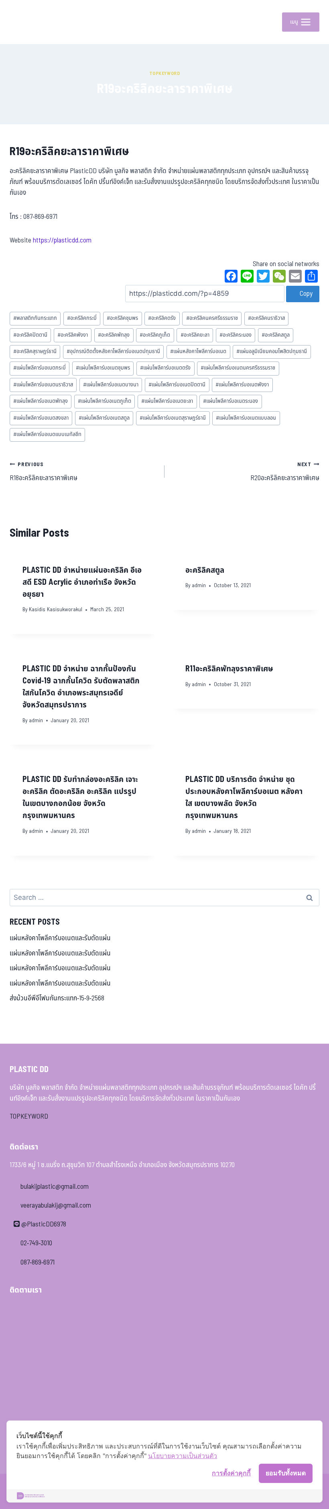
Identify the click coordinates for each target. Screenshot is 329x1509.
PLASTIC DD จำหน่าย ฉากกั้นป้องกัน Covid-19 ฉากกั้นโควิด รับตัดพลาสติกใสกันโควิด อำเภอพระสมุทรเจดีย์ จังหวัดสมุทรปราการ (81, 687)
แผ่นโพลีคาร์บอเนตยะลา (167, 401)
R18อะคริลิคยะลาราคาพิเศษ (43, 472)
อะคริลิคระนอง (235, 335)
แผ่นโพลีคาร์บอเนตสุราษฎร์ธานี (173, 418)
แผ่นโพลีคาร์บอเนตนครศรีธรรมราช (238, 368)
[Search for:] (164, 898)
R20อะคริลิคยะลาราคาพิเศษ (284, 472)
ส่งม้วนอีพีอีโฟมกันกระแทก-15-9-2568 (57, 998)
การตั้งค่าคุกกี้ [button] (231, 1473)
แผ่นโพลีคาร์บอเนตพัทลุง (40, 401)
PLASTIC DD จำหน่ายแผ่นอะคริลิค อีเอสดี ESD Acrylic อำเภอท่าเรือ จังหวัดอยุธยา (82, 582)
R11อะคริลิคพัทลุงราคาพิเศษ (229, 669)
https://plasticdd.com (62, 240)
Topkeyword (164, 73)
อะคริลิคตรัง (162, 318)
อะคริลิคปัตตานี (30, 335)
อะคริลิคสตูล (276, 335)
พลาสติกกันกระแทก (35, 318)
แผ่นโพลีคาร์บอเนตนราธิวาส (43, 385)
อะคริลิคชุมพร (122, 318)
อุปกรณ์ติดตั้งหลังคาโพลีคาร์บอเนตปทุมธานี (113, 351)
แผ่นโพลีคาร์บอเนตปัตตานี (176, 385)
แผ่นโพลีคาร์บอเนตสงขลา (41, 418)
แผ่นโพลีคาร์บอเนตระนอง (230, 401)
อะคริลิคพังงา (72, 335)
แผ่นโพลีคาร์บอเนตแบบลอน (246, 418)
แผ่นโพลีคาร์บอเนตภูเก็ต (104, 401)
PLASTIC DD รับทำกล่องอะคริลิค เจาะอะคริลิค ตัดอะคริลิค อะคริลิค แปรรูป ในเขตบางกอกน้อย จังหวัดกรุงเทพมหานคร (80, 798)
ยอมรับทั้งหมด (286, 1473)
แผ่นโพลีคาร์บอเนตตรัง (165, 368)
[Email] (295, 277)
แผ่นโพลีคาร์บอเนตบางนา (110, 385)
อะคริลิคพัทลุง (114, 335)
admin (199, 586)
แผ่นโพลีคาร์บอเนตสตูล (104, 418)
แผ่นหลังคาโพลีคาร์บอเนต (198, 351)
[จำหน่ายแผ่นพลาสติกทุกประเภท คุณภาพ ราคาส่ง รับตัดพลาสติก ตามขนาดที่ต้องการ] (28, 22)
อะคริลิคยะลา (195, 335)
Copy (305, 294)
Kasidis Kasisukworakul (55, 610)
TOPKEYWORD (29, 1116)
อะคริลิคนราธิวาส (266, 318)
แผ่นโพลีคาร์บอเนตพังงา (242, 385)
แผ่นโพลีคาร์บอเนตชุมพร (103, 368)
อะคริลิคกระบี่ (82, 318)
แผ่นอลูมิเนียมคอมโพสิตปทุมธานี (271, 351)
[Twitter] (263, 277)
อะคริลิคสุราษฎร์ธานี (35, 351)
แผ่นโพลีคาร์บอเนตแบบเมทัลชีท (47, 434)
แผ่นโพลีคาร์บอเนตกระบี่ (39, 368)
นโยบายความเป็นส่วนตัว (182, 1456)
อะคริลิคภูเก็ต (155, 335)
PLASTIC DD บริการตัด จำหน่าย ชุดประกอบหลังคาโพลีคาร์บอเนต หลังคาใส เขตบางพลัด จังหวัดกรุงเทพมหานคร (244, 798)
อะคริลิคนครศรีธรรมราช (212, 318)
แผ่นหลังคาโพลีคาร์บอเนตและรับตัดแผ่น (60, 938)
